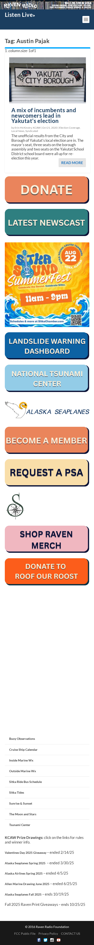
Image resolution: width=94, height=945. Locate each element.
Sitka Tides (16, 792)
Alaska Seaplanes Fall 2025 (23, 894)
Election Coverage (69, 127)
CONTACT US (70, 933)
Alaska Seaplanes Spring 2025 (25, 863)
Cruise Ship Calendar (23, 749)
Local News (17, 131)
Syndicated (31, 131)
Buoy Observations (22, 738)
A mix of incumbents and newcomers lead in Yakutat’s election (43, 115)
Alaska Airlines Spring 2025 (24, 873)
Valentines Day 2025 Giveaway (25, 852)
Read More (72, 162)
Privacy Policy (48, 933)
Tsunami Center (19, 825)
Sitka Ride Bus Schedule (25, 782)
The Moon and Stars (22, 814)
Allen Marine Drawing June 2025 (27, 884)
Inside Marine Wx (21, 760)
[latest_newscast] (47, 235)
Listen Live (19, 14)
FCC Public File (24, 933)
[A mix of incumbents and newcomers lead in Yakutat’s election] (47, 80)
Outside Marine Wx (22, 771)
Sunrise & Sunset (20, 803)
